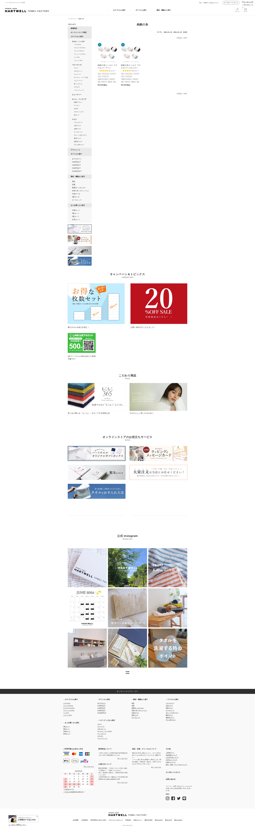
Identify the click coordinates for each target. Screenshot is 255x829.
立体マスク (77, 125)
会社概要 (75, 820)
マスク (74, 119)
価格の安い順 (168, 32)
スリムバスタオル (79, 47)
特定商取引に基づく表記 (98, 820)
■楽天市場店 (149, 820)
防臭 (115, 81)
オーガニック (78, 132)
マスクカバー (78, 122)
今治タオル (112, 79)
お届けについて (171, 762)
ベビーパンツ (78, 80)
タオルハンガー (79, 111)
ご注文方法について (172, 757)
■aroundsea (178, 820)
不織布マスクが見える (103, 79)
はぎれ (76, 108)
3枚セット (75, 216)
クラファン (112, 73)
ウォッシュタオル (79, 54)
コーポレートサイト (231, 2)
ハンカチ (77, 57)
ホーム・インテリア (79, 99)
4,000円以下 (76, 165)
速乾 (73, 181)
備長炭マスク (78, 141)
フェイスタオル (79, 51)
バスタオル (77, 44)
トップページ (72, 19)
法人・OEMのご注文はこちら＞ (209, 2)
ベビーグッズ (77, 65)
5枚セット (75, 213)
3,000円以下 (76, 162)
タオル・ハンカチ (78, 41)
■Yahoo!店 (168, 820)
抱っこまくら (78, 83)
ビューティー (77, 94)
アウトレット (75, 150)
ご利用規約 (84, 820)
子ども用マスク (79, 144)
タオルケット (78, 71)
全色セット (76, 219)
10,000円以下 (77, 171)
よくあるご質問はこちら (17, 825)
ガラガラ (77, 87)
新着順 (185, 32)
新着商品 (74, 28)
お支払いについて (171, 760)
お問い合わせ (171, 779)
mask (99, 73)
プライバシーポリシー (116, 820)
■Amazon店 (159, 820)
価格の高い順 (177, 32)
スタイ (76, 68)
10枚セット (76, 210)
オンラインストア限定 (79, 32)
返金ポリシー (138, 820)
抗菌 (73, 184)
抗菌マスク (77, 128)
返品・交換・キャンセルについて (176, 764)
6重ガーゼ (75, 197)
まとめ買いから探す (78, 205)
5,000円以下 (76, 168)
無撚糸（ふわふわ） (79, 187)
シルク (99, 76)
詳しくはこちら (89, 766)
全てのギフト (77, 159)
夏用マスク (77, 138)
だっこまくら (101, 733)
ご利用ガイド (170, 752)
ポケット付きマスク (80, 135)
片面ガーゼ (76, 194)
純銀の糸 (110, 81)
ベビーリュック (79, 90)
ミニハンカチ (78, 60)
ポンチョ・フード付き (81, 77)
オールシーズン (105, 73)
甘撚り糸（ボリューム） (81, 191)
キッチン (77, 105)
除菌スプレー (78, 102)
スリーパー (77, 74)
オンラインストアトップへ (127, 691)
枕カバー (77, 115)
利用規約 (128, 820)
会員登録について (171, 755)
